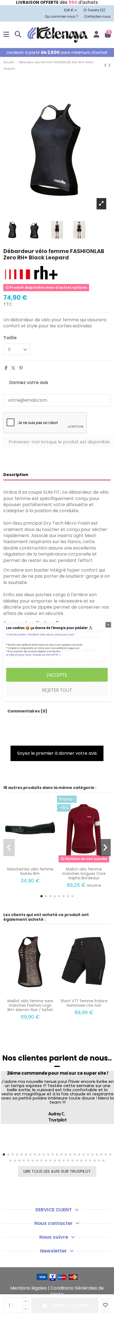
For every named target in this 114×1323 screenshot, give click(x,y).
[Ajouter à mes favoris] (105, 1305)
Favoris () (96, 10)
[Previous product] (106, 65)
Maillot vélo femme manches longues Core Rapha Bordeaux (84, 874)
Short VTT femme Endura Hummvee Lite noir (84, 1003)
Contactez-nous (97, 16)
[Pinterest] (21, 368)
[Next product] (109, 65)
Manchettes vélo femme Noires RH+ (30, 871)
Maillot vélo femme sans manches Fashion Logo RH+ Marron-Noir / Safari (30, 1005)
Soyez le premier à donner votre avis (57, 753)
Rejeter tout (57, 690)
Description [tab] (15, 474)
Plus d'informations (24, 661)
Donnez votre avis (28, 382)
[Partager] (6, 368)
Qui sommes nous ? (62, 16)
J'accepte (57, 675)
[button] (41, 896)
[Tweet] (13, 368)
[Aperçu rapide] (35, 862)
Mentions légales (28, 1288)
